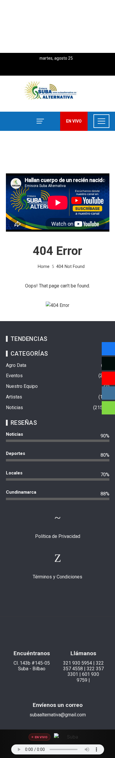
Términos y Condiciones (57, 577)
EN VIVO (74, 121)
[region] (57, 26)
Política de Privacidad (57, 536)
